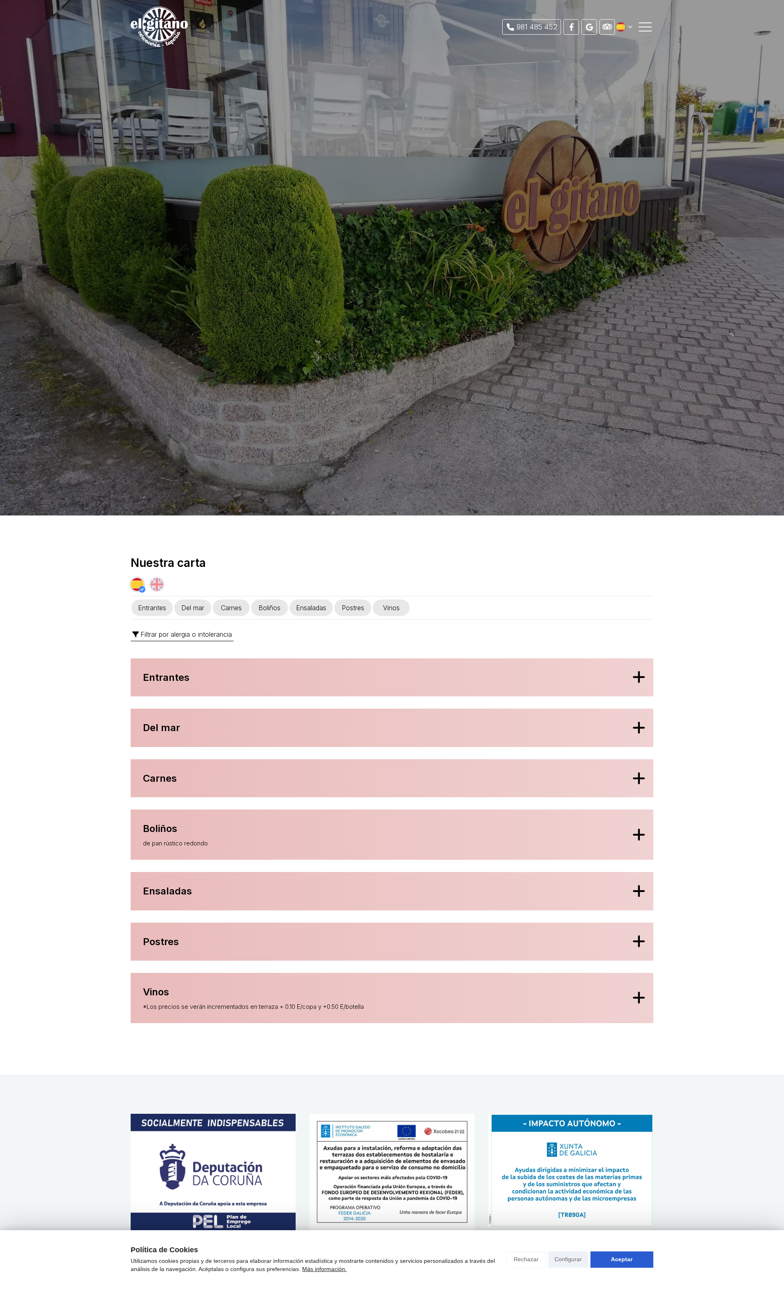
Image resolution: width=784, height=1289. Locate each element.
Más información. (324, 1269)
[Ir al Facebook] (571, 27)
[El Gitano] (159, 27)
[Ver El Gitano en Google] (589, 27)
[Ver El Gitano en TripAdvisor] (607, 27)
